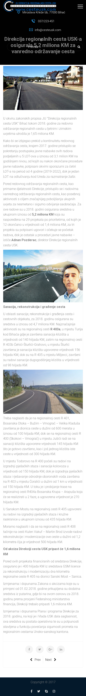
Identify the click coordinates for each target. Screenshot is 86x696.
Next (48, 660)
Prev (38, 660)
